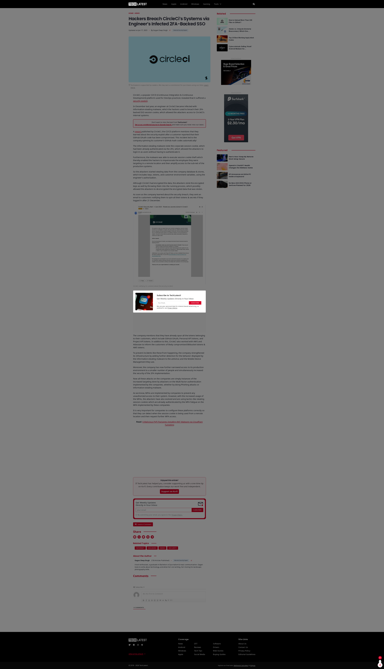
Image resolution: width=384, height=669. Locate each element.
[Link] (165, 600)
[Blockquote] (160, 600)
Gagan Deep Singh (160, 30)
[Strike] (151, 600)
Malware (152, 548)
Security (172, 548)
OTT (196, 644)
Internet (140, 548)
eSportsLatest (136, 654)
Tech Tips (198, 651)
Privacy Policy (244, 651)
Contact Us (243, 647)
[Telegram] (152, 537)
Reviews (197, 647)
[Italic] (146, 600)
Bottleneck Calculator (241, 665)
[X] (139, 537)
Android (183, 4)
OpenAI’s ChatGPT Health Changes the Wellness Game (241, 166)
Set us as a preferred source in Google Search (153, 125)
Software (217, 644)
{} (168, 600)
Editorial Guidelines (246, 654)
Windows (195, 4)
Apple (173, 4)
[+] (171, 600)
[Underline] (149, 600)
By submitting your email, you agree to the (160, 515)
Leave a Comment (144, 524)
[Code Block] (163, 600)
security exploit (140, 101)
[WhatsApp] (143, 537)
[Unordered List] (157, 600)
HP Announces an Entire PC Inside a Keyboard (240, 175)
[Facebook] (134, 537)
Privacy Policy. (177, 515)
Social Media (199, 654)
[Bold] (143, 600)
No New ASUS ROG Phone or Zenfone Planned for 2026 (240, 184)
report (138, 131)
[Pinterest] (148, 537)
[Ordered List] (154, 600)
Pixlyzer (252, 665)
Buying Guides (219, 654)
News (165, 4)
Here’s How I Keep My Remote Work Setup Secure (241, 158)
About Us (242, 644)
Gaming (206, 4)
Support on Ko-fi (169, 491)
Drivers (216, 647)
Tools (216, 4)
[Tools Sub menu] (220, 4)
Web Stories (218, 651)
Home (131, 13)
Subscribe (197, 510)
